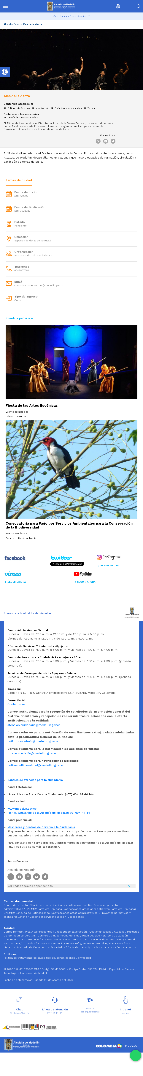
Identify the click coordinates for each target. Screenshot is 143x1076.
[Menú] (12, 6)
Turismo (92, 108)
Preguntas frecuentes (39, 931)
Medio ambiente (27, 538)
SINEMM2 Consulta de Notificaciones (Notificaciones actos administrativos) (51, 912)
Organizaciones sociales (68, 108)
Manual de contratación (108, 939)
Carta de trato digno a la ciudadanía (90, 947)
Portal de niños (119, 943)
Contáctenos (16, 704)
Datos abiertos (126, 947)
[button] (109, 6)
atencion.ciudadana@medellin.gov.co (34, 725)
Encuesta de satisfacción (71, 931)
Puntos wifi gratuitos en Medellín (86, 943)
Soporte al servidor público (47, 916)
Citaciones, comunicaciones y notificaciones (58, 904)
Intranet (125, 1013)
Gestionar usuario (100, 931)
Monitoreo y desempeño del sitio (58, 935)
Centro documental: (16, 904)
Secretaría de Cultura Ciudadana (21, 117)
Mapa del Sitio (91, 935)
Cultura (11, 108)
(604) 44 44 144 (54, 1013)
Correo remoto (13, 931)
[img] (5, 6)
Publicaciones (75, 916)
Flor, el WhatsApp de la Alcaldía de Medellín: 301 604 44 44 (48, 812)
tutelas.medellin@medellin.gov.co (31, 753)
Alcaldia (8, 24)
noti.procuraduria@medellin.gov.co (32, 741)
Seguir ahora (109, 565)
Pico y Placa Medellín (51, 943)
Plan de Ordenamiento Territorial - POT (66, 939)
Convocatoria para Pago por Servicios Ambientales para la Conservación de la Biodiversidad (69, 525)
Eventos (17, 24)
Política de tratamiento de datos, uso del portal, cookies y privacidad (47, 957)
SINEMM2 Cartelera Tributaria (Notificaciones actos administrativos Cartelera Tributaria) (81, 908)
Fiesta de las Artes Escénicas (32, 405)
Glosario (119, 931)
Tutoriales (29, 943)
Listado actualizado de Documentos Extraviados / (36, 947)
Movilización (42, 108)
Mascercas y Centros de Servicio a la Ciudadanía (41, 827)
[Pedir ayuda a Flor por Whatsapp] (135, 1055)
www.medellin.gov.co (21, 808)
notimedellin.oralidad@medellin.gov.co (35, 765)
